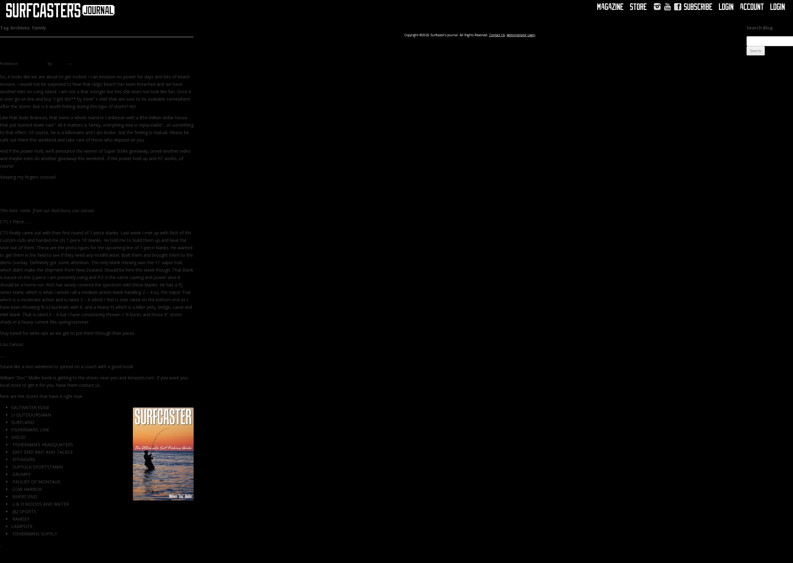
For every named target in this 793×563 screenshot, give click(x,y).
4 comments (84, 63)
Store (638, 6)
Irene (8, 55)
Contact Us (497, 35)
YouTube (667, 7)
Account (752, 6)
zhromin (60, 63)
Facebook (677, 7)
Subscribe (698, 6)
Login (726, 6)
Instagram (657, 7)
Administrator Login (521, 35)
